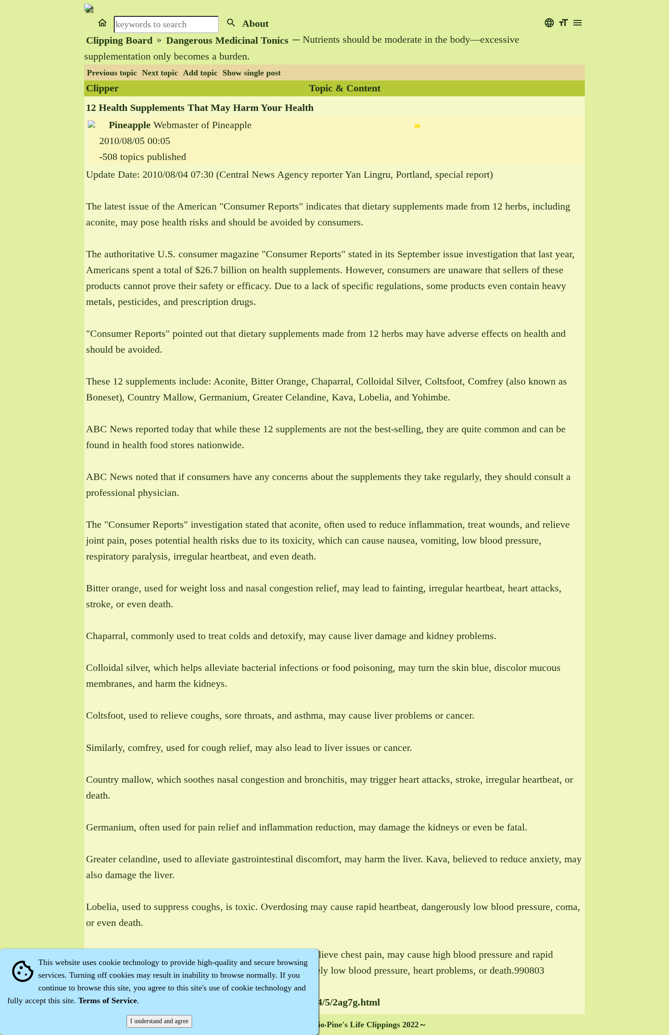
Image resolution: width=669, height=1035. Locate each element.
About (255, 23)
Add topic (200, 72)
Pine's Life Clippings (363, 1024)
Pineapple (130, 125)
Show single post (252, 72)
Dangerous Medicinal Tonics (227, 40)
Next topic (160, 72)
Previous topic (112, 72)
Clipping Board (119, 40)
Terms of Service (107, 1000)
